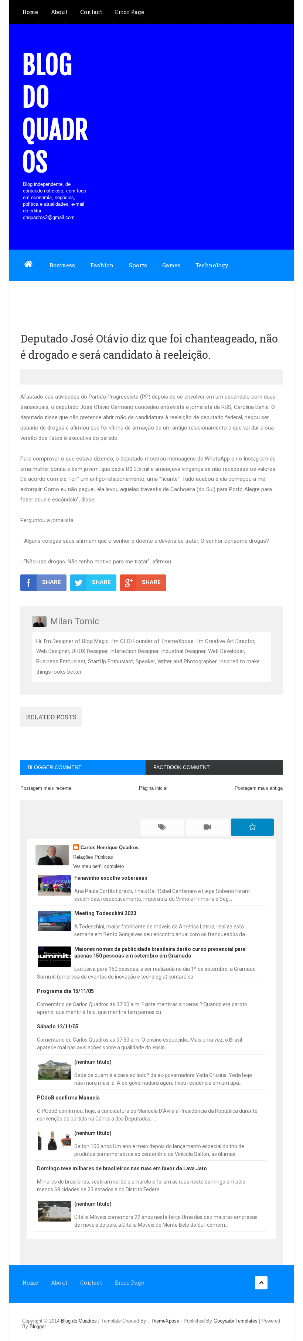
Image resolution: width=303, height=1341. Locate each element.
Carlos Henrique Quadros (110, 847)
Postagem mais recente (45, 788)
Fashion (102, 265)
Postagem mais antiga (259, 788)
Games (171, 265)
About (59, 11)
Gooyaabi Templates (236, 1321)
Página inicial (153, 788)
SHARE (51, 582)
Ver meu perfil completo (98, 866)
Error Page (129, 11)
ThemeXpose (165, 1321)
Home (30, 11)
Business (62, 265)
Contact (91, 11)
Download (36, 296)
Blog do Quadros (55, 113)
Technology (211, 265)
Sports (138, 265)
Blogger (38, 1326)
